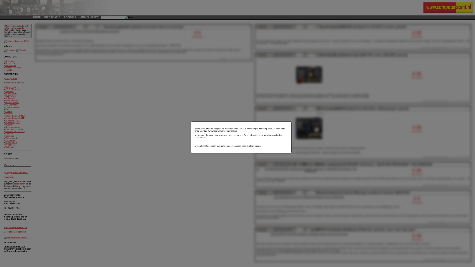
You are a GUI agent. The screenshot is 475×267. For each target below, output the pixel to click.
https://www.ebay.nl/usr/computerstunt (220, 131)
